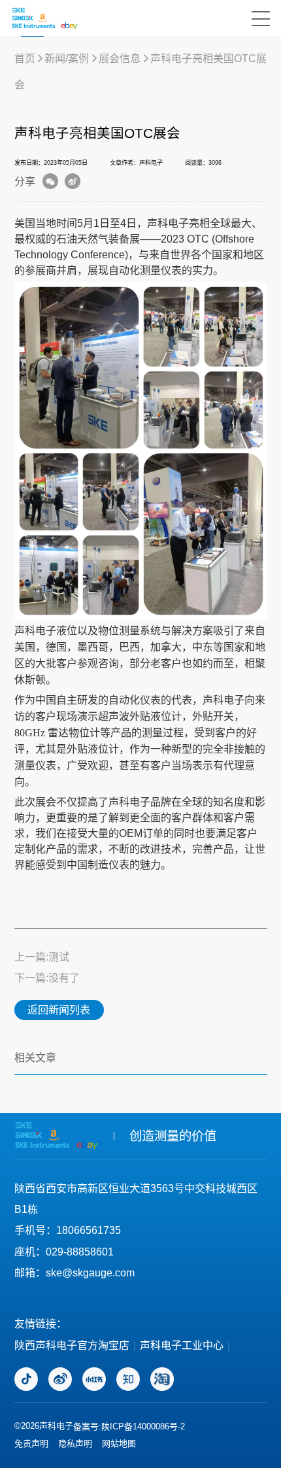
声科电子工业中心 (181, 1345)
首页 (24, 58)
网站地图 (119, 1443)
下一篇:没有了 (47, 977)
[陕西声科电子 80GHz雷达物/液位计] (44, 18)
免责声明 (31, 1443)
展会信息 (119, 58)
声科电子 (168, 223)
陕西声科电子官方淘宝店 (71, 1345)
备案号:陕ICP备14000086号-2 (129, 1426)
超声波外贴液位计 (140, 716)
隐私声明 (75, 1443)
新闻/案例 (66, 58)
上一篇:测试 (41, 957)
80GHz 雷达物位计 (57, 732)
